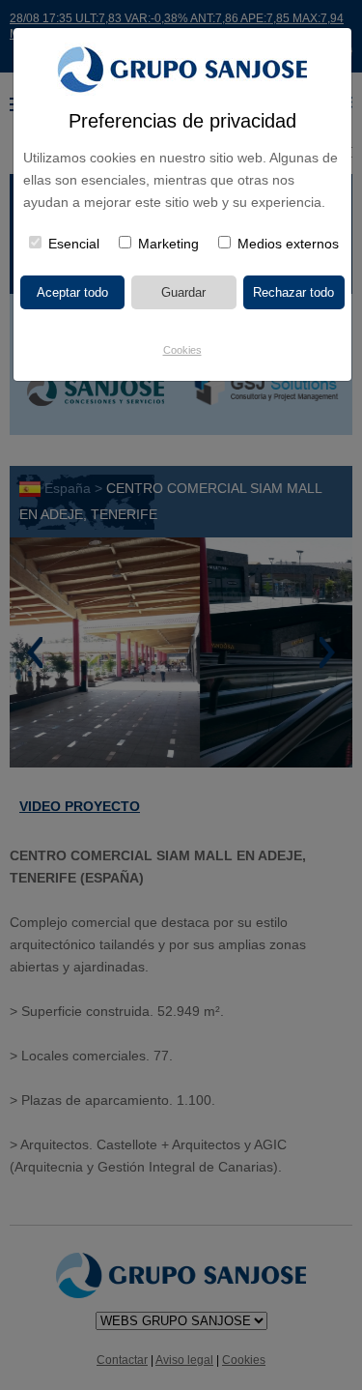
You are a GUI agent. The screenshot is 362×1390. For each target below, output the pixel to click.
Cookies (182, 350)
